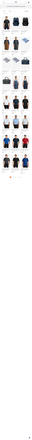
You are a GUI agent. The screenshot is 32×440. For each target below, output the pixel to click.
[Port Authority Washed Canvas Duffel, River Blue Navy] (25, 63)
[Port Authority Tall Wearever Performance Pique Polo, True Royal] (25, 161)
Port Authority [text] (4, 53)
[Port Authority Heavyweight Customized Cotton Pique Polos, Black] (6, 22)
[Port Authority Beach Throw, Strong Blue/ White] (25, 43)
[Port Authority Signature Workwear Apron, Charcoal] (15, 43)
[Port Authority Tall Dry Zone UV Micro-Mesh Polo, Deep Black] (15, 161)
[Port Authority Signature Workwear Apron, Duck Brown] (6, 43)
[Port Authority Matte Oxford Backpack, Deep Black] (25, 22)
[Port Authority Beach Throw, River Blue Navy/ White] (15, 63)
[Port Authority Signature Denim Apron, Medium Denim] (15, 82)
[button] (3, 2)
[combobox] (9, 11)
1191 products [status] (5, 13)
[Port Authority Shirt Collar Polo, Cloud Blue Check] (6, 121)
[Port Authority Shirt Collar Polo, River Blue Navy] (15, 102)
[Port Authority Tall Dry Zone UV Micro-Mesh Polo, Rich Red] (25, 141)
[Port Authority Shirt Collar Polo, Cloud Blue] (15, 121)
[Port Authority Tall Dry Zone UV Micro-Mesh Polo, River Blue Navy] (15, 141)
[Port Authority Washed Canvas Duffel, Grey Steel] (6, 82)
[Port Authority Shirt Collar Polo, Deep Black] (25, 102)
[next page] (21, 177)
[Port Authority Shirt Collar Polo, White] (6, 102)
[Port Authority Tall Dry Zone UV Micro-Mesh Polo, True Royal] (6, 141)
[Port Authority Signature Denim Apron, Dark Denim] (25, 82)
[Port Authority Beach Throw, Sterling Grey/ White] (6, 63)
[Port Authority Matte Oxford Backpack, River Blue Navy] (15, 22)
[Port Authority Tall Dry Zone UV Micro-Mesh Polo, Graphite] (6, 161)
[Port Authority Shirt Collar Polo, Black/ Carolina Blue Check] (25, 121)
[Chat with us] (29, 437)
